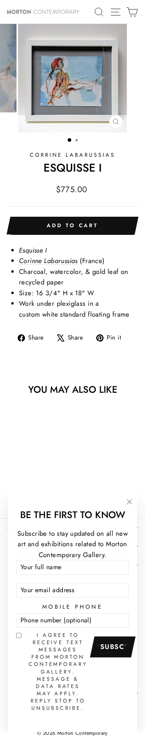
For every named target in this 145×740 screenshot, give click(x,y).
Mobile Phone (72, 607)
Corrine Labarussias (72, 155)
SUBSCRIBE (115, 646)
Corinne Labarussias (48, 260)
